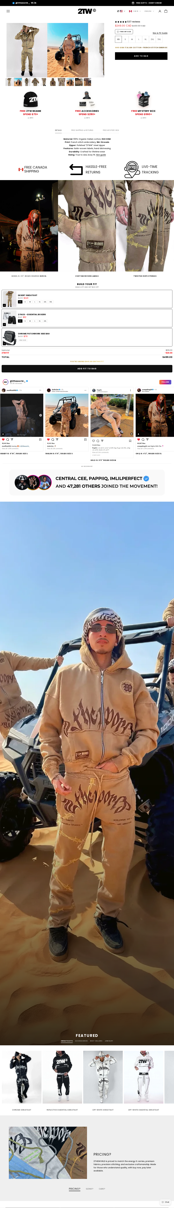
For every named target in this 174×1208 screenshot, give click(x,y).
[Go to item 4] (35, 82)
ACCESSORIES (81, 1041)
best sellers (96, 1041)
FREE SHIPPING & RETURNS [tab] (82, 130)
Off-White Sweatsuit (103, 1110)
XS (20, 302)
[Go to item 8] (70, 82)
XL (40, 302)
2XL (45, 302)
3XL (50, 302)
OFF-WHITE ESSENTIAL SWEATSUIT (143, 1110)
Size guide (101, 154)
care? (102, 1189)
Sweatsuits (67, 1041)
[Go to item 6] (53, 82)
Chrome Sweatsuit (21, 1110)
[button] (121, 11)
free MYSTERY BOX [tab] (111, 130)
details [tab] (58, 130)
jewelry (109, 1041)
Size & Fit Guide (160, 33)
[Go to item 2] (18, 82)
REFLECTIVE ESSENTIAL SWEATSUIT (62, 1110)
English (148, 11)
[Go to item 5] (44, 82)
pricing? (74, 1189)
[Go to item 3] (27, 82)
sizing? (89, 1189)
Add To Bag (141, 56)
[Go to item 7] (61, 82)
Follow (165, 382)
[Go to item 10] (87, 82)
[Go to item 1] (9, 82)
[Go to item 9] (79, 82)
